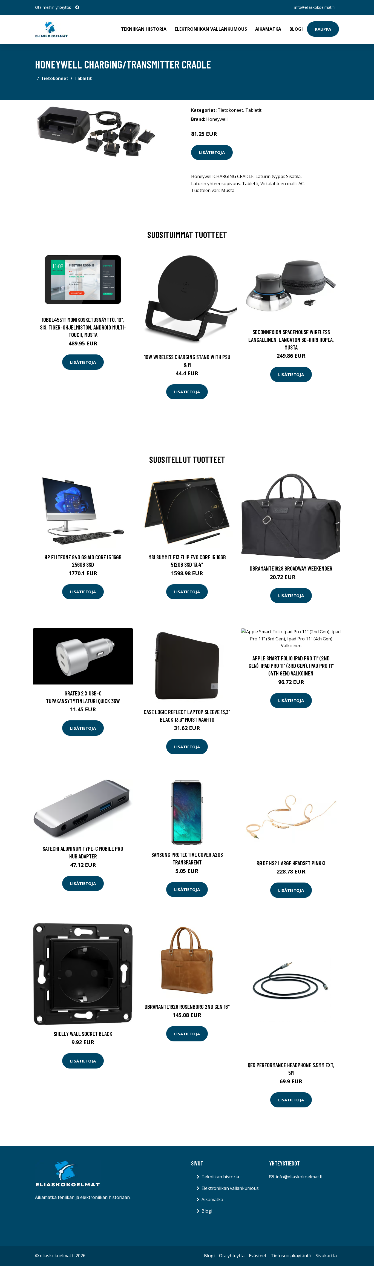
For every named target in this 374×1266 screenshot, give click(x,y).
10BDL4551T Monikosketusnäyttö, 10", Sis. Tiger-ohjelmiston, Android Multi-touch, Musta (83, 327)
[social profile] (77, 7)
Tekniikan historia (143, 29)
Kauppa (323, 29)
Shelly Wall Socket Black (83, 1033)
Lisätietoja (212, 152)
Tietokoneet (54, 78)
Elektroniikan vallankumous (211, 29)
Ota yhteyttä (231, 1256)
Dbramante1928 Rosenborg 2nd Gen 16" (187, 1006)
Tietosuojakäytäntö (291, 1256)
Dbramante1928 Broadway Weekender (291, 568)
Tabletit (83, 78)
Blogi (296, 29)
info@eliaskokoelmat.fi (314, 7)
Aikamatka (268, 29)
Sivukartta (326, 1256)
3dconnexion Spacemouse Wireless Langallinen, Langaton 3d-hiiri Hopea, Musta (291, 339)
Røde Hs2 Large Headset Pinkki (291, 863)
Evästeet (257, 1256)
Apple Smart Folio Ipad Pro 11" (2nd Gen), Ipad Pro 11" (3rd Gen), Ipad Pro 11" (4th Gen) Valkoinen (291, 666)
